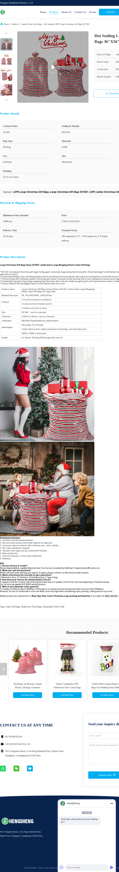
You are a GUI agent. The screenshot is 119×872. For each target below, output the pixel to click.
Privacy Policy (31, 868)
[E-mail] (33, 771)
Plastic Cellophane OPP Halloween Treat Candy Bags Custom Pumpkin (67, 687)
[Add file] (61, 867)
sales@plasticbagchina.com (17, 744)
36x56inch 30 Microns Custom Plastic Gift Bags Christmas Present (27, 687)
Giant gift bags (13, 606)
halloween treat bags (31, 606)
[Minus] (111, 803)
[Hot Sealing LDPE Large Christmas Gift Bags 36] (52, 67)
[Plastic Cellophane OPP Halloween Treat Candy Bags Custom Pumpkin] (67, 658)
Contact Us (80, 12)
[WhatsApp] (6, 771)
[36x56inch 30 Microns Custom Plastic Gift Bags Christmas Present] (27, 658)
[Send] (111, 867)
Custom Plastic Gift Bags (31, 24)
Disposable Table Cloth (53, 606)
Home (43, 12)
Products (53, 12)
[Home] (11, 12)
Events (92, 12)
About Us (66, 12)
